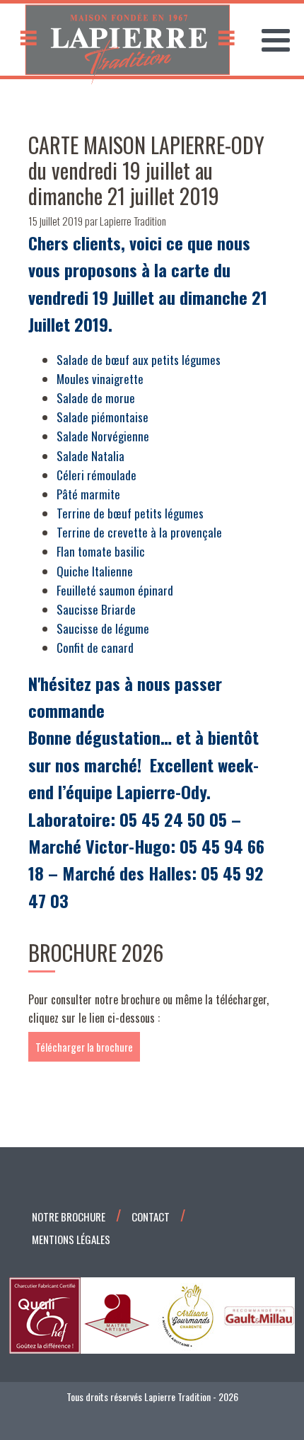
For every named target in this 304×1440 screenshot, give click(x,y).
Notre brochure (68, 1216)
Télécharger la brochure (84, 1047)
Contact (150, 1216)
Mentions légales (71, 1239)
